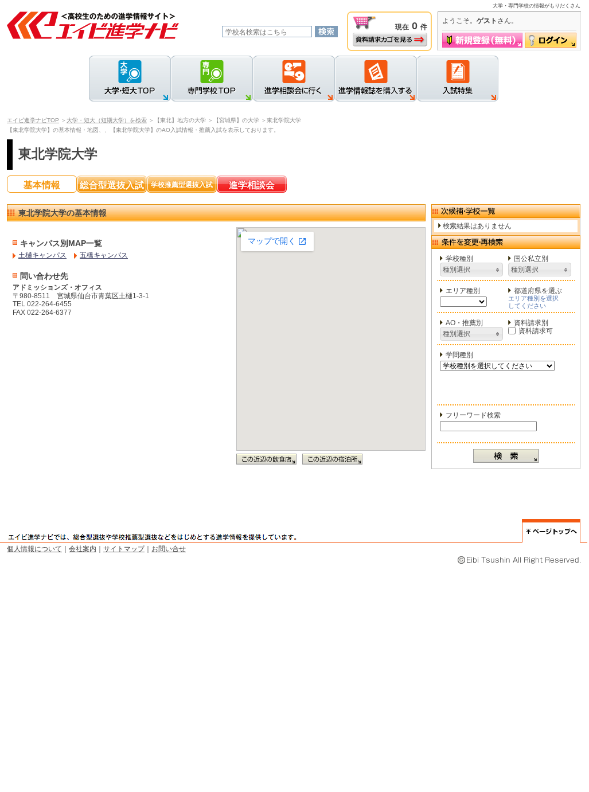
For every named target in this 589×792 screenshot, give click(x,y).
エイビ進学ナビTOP (33, 120)
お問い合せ (168, 549)
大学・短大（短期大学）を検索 (107, 120)
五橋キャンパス (104, 255)
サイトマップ (124, 549)
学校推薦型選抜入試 (182, 185)
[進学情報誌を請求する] (376, 79)
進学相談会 (252, 185)
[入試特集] (457, 79)
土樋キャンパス (42, 255)
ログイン (550, 40)
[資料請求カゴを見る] (390, 39)
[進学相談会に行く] (294, 79)
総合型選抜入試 (112, 185)
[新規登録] (482, 40)
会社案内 (82, 549)
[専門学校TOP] (212, 79)
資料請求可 (535, 331)
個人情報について (34, 549)
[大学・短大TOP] (130, 79)
